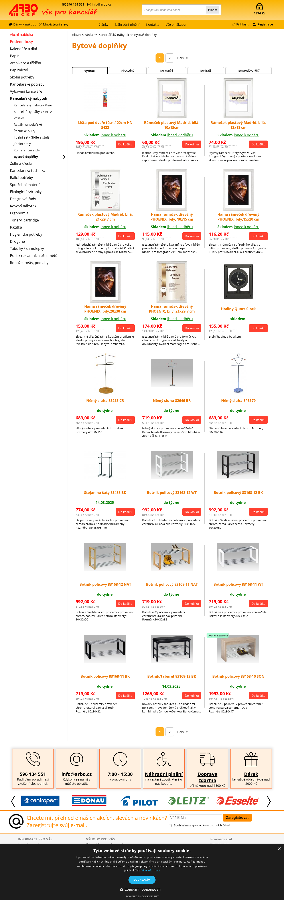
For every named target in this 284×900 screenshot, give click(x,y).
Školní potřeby (22, 77)
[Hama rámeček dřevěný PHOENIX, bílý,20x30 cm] (105, 301)
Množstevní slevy (55, 24)
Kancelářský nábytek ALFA (33, 112)
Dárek (251, 774)
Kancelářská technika (27, 170)
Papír (14, 55)
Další (181, 58)
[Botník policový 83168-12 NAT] (105, 569)
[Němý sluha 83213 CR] (105, 393)
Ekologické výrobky (25, 191)
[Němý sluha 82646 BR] (172, 385)
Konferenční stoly (27, 150)
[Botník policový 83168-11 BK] (105, 661)
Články (103, 24)
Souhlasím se (202, 825)
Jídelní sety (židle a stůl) (31, 137)
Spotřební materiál (25, 184)
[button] (142, 889)
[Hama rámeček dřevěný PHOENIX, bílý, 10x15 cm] (171, 209)
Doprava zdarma (207, 777)
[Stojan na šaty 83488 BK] (105, 477)
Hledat (212, 10)
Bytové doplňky (145, 35)
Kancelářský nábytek (114, 35)
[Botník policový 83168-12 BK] (238, 477)
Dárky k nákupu (24, 24)
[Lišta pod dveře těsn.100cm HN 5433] (105, 112)
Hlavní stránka (82, 35)
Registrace (265, 24)
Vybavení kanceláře (26, 91)
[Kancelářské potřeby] (33, 11)
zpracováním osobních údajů (211, 825)
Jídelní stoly (22, 144)
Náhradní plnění (164, 774)
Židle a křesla (21, 163)
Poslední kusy (21, 41)
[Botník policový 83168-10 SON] (238, 661)
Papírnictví (19, 70)
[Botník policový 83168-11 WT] (238, 569)
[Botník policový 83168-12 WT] (172, 477)
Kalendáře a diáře (24, 48)
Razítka (16, 227)
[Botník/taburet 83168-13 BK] (172, 661)
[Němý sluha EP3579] (238, 393)
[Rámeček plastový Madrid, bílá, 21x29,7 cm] (105, 209)
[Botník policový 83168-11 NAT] (172, 569)
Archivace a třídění (25, 63)
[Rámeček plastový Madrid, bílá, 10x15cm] (172, 117)
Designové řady (23, 198)
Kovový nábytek (23, 205)
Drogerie (17, 241)
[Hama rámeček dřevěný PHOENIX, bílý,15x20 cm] (238, 209)
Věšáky (19, 118)
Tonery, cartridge (24, 220)
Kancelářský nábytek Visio (33, 105)
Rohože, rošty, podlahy (29, 262)
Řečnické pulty (24, 131)
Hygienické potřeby (26, 234)
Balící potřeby (21, 177)
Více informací (151, 870)
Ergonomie (19, 213)
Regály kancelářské (28, 124)
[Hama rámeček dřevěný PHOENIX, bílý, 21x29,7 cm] (171, 301)
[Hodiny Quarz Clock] (238, 301)
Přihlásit (242, 24)
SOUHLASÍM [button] (142, 880)
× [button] (279, 849)
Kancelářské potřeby (27, 84)
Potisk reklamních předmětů (33, 255)
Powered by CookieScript (142, 896)
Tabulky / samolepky (27, 248)
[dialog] (142, 872)
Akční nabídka (21, 34)
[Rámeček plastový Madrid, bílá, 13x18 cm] (238, 117)
